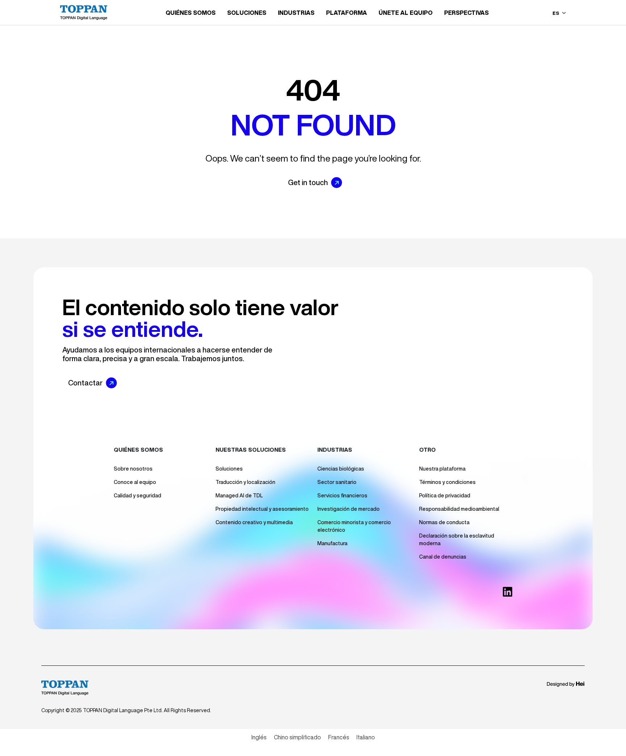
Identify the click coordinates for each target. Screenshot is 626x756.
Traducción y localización (245, 482)
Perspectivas (466, 13)
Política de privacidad (444, 495)
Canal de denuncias (442, 556)
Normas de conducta (444, 522)
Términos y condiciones (447, 482)
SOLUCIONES (246, 13)
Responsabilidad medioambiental (459, 508)
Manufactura (332, 543)
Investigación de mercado (348, 508)
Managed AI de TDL (239, 495)
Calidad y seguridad (137, 495)
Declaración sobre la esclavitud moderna (456, 539)
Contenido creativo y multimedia (254, 522)
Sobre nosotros (133, 468)
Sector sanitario (336, 482)
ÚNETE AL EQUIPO (406, 13)
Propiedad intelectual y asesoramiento (262, 508)
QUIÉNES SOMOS (191, 13)
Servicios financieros (342, 495)
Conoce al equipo (135, 482)
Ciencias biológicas (340, 468)
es (556, 13)
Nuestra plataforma (442, 468)
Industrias (296, 13)
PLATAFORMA (346, 13)
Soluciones (229, 468)
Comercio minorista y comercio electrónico (354, 526)
